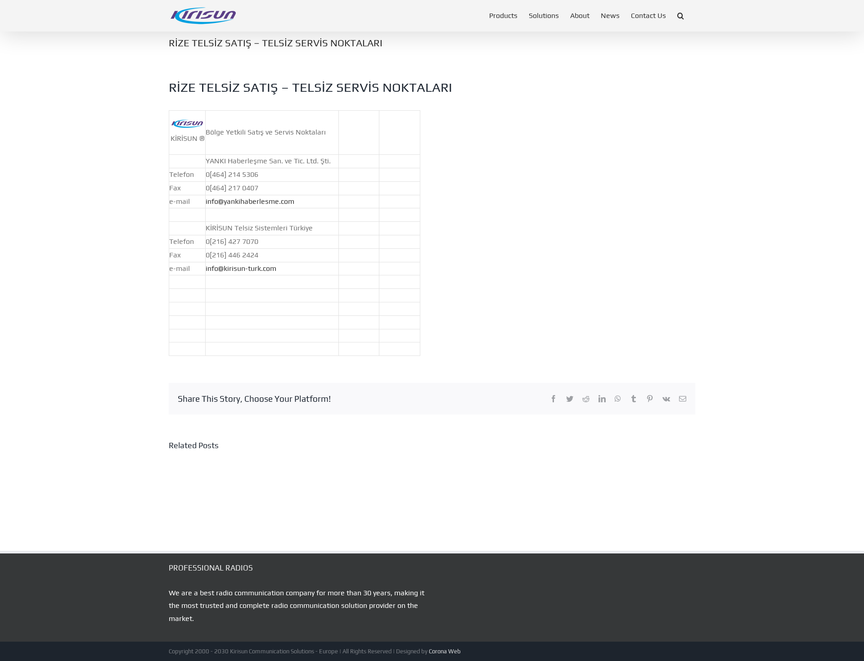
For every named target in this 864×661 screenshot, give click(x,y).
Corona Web (445, 651)
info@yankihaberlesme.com (250, 201)
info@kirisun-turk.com (241, 268)
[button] (680, 15)
